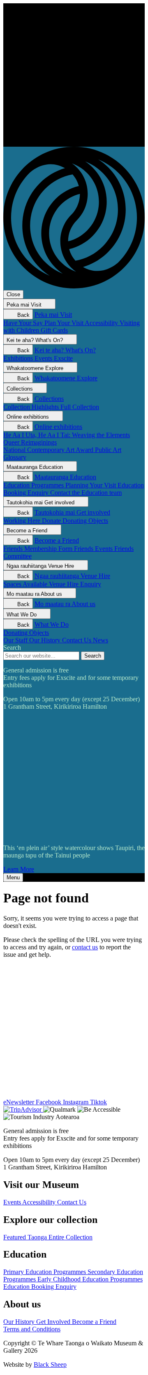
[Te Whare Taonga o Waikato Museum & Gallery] (74, 142)
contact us (85, 947)
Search (12, 647)
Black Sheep (50, 1364)
